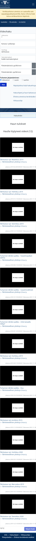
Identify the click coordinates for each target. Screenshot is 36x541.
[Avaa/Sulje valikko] (33, 4)
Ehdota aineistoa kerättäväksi (24, 97)
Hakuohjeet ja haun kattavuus (24, 93)
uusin (16, 80)
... (33, 66)
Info (5, 535)
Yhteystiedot (7, 537)
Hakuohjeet (14, 535)
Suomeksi (4, 22)
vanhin (26, 80)
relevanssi (6, 80)
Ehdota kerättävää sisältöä (24, 537)
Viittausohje (17, 101)
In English (22, 22)
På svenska (13, 22)
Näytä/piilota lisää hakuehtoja (24, 85)
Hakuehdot (18, 116)
